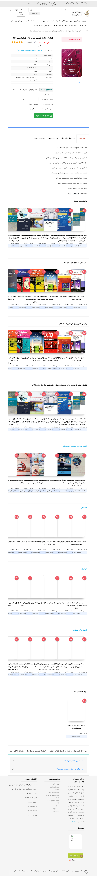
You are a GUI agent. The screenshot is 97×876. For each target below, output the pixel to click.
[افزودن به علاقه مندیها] (39, 46)
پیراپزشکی (65, 21)
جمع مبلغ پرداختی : (46, 109)
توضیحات (82, 138)
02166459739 (32, 811)
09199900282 (33, 815)
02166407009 (28, 798)
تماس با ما (56, 784)
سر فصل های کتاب (68, 138)
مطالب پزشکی (55, 808)
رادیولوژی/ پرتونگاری (80, 630)
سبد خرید (30, 3)
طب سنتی (52, 25)
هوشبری (84, 569)
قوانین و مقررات (54, 792)
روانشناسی (60, 25)
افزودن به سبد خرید (43, 115)
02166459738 (32, 806)
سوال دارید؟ (52, 3)
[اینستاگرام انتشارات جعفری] (74, 860)
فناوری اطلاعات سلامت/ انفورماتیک (75, 446)
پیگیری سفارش (41, 3)
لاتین (36, 25)
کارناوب (86, 873)
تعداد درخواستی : (47, 99)
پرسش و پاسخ (39, 138)
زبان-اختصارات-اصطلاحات (38, 21)
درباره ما (56, 806)
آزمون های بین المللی (17, 21)
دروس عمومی (83, 25)
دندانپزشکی (73, 25)
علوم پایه (84, 21)
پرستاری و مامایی (75, 21)
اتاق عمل (84, 507)
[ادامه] (74, 822)
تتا (70, 194)
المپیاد (58, 21)
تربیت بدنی (50, 21)
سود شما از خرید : (47, 104)
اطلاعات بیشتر (53, 138)
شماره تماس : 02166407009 (47, 5)
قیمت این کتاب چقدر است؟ (73, 761)
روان (67, 25)
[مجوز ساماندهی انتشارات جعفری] (72, 841)
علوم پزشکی (43, 25)
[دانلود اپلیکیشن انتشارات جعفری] (75, 856)
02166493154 (32, 802)
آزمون (27, 21)
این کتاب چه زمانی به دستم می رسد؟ (70, 769)
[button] (79, 82)
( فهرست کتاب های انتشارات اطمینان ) (30, 50)
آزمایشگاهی (76, 194)
